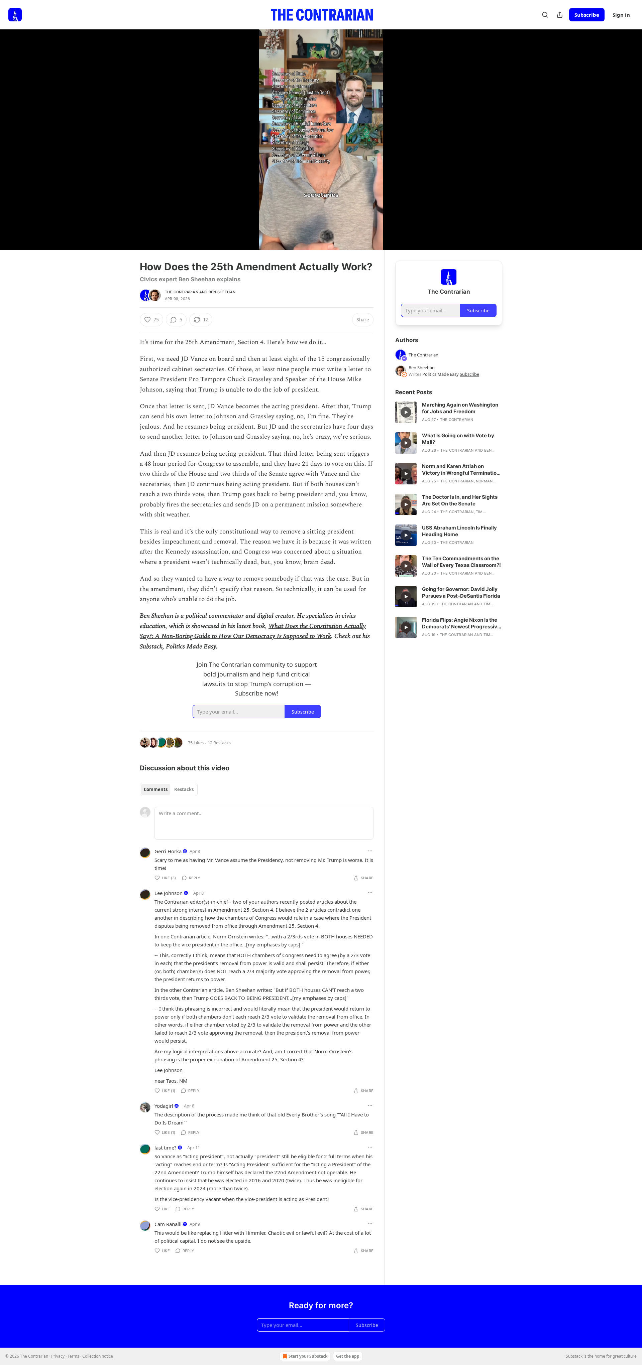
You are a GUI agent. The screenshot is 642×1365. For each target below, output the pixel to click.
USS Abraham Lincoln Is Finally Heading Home (459, 531)
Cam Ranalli (168, 1224)
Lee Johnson (168, 893)
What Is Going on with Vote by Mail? (458, 438)
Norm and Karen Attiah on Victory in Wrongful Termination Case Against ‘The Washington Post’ (461, 469)
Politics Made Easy (191, 646)
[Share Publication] (559, 14)
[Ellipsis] (370, 851)
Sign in (621, 14)
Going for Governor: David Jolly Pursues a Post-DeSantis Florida (461, 592)
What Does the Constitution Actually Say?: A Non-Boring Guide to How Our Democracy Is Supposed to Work (253, 631)
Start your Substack (308, 1356)
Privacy (58, 1356)
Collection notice (97, 1356)
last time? (165, 1147)
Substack (574, 1356)
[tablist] (169, 789)
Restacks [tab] (184, 789)
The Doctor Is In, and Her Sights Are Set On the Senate (460, 500)
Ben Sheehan (222, 292)
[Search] (545, 14)
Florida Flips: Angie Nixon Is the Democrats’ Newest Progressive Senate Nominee (461, 623)
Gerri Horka (168, 851)
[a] (406, 412)
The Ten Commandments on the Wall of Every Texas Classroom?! (461, 561)
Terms (73, 1356)
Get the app (347, 1356)
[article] (449, 412)
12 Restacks (219, 743)
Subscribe (586, 14)
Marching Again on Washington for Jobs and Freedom (460, 408)
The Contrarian (181, 292)
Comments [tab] (156, 789)
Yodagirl (163, 1105)
